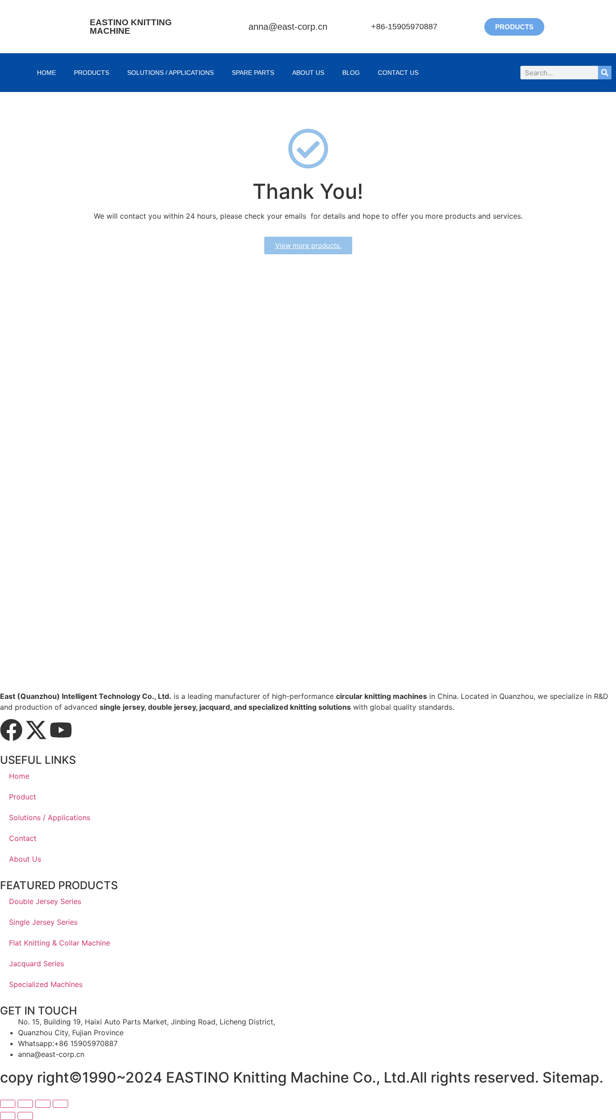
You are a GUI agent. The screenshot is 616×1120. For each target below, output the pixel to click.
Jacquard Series (36, 963)
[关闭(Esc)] (60, 1104)
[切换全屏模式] (25, 1104)
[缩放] (7, 1104)
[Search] (604, 72)
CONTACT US (398, 72)
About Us (25, 858)
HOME (46, 72)
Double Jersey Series (45, 901)
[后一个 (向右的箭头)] (25, 1116)
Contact (23, 838)
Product (22, 796)
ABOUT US (308, 72)
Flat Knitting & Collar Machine (59, 942)
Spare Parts (253, 72)
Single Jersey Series (43, 922)
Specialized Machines (46, 984)
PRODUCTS (91, 72)
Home (19, 775)
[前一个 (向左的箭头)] (7, 1116)
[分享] (43, 1104)
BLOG (351, 72)
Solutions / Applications (170, 72)
